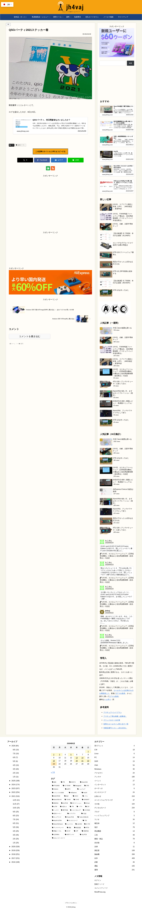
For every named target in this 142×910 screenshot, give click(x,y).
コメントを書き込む (29, 336)
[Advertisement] (50, 202)
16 (54, 761)
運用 (12, 145)
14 (82, 758)
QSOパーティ (21, 145)
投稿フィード (99, 884)
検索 (130, 63)
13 (77, 758)
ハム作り (107, 699)
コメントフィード (101, 888)
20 (77, 761)
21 (82, 761)
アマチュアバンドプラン (112, 712)
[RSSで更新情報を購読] (53, 168)
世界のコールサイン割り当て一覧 (115, 724)
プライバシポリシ (71, 903)
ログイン (97, 880)
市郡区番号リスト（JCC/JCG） (115, 728)
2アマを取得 (120, 693)
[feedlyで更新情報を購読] (48, 168)
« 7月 (53, 772)
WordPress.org (99, 892)
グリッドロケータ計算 (111, 720)
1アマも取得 (114, 696)
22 (88, 761)
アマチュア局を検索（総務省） (115, 716)
